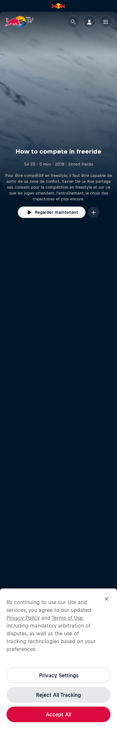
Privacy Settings (58, 675)
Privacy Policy (23, 618)
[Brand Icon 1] (58, 6)
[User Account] (89, 22)
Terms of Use (67, 618)
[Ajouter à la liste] (93, 212)
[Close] (106, 598)
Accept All (58, 714)
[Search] (73, 22)
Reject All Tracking (58, 695)
